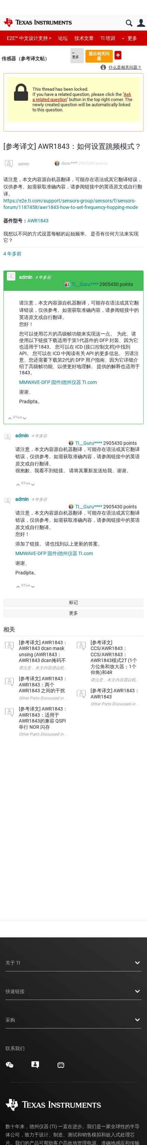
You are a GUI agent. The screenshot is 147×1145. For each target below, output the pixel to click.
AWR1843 (38, 220)
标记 (73, 602)
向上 (10, 419)
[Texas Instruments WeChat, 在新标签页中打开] (9, 1067)
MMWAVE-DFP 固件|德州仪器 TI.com (58, 382)
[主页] (37, 22)
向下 (25, 419)
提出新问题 (118, 55)
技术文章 (84, 38)
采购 (10, 1020)
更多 (132, 38)
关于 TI (12, 963)
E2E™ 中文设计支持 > (29, 38)
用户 (141, 23)
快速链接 (15, 991)
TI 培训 (108, 38)
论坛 (63, 38)
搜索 (129, 23)
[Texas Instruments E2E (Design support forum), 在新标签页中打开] (35, 1067)
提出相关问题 (99, 55)
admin (23, 164)
